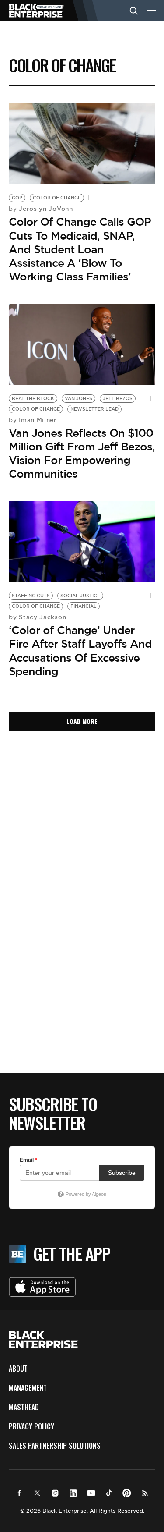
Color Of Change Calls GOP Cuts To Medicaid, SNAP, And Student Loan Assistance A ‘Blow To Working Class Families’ (80, 249)
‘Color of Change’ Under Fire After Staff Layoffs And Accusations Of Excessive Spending (80, 650)
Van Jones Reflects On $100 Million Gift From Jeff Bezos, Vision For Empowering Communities (82, 453)
